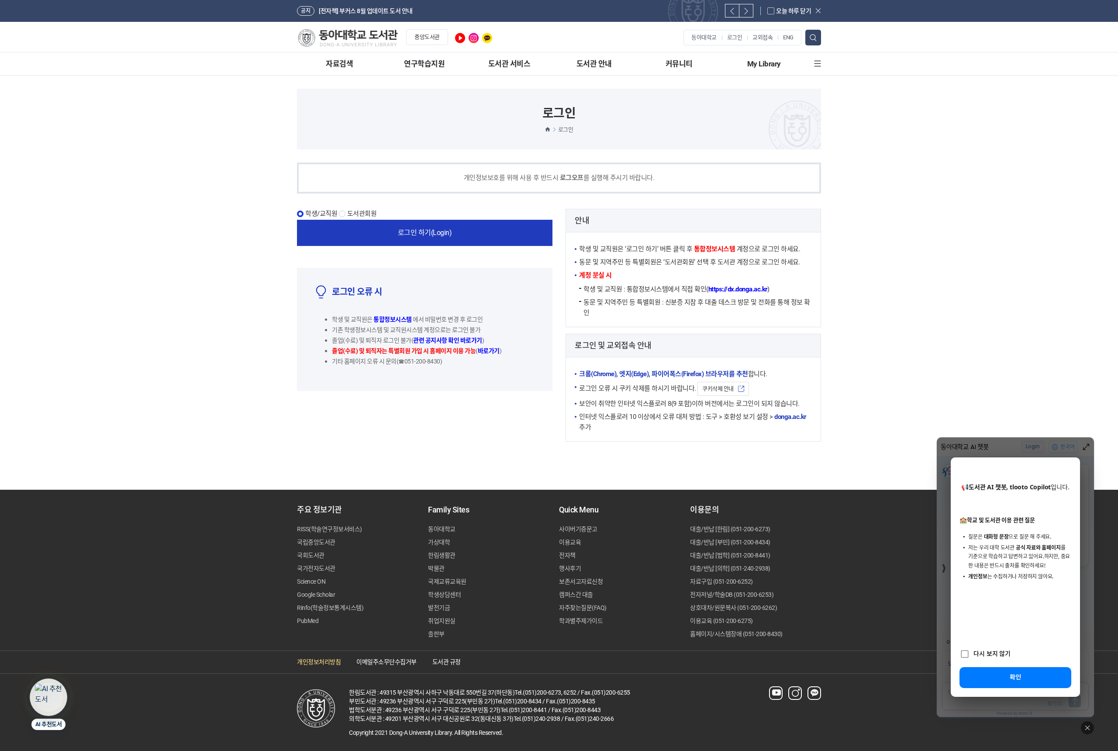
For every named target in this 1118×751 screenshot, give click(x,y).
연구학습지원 (424, 63)
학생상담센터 (444, 594)
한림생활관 (441, 555)
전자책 (567, 555)
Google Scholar (316, 594)
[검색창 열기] (813, 37)
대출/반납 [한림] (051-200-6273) (730, 529)
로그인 (734, 37)
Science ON (311, 581)
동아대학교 (704, 37)
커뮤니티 (679, 63)
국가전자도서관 (316, 568)
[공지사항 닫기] (818, 11)
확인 (1015, 677)
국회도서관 (310, 555)
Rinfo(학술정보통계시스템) (330, 607)
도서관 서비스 (509, 63)
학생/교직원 (321, 214)
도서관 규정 (446, 661)
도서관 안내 (594, 63)
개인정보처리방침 (319, 661)
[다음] (746, 10)
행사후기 (570, 568)
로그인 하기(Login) (425, 232)
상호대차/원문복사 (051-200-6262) (733, 607)
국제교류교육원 (447, 581)
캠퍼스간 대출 (576, 594)
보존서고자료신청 (581, 581)
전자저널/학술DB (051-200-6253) (731, 594)
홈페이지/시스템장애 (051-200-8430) (736, 633)
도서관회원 (362, 214)
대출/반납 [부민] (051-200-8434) (730, 542)
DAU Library (347, 38)
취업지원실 (441, 620)
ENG (788, 37)
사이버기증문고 (578, 529)
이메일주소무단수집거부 (386, 661)
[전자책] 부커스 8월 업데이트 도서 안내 (366, 10)
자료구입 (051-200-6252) (721, 581)
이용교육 (570, 542)
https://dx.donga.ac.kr (737, 289)
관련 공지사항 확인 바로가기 (447, 340)
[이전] (732, 10)
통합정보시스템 (392, 319)
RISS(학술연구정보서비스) (329, 529)
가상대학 (439, 542)
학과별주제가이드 (581, 620)
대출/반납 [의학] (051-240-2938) (730, 568)
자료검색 (339, 63)
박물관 (436, 568)
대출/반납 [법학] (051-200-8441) (730, 555)
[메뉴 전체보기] (817, 63)
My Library (764, 63)
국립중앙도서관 (316, 542)
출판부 (436, 633)
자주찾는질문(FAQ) (583, 607)
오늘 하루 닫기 (793, 10)
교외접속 (762, 37)
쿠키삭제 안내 (718, 388)
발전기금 (439, 607)
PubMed (307, 620)
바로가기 (489, 350)
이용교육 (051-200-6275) (721, 620)
